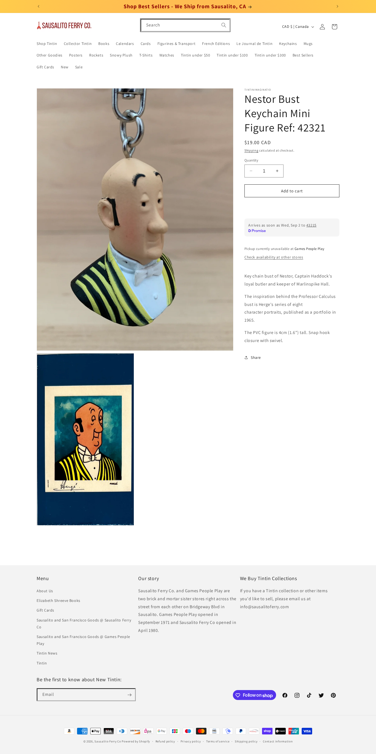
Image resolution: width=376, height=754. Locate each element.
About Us (45, 591)
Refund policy (165, 741)
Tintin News (47, 653)
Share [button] (256, 357)
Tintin (42, 663)
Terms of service (217, 741)
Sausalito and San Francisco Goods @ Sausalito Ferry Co (84, 623)
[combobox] (185, 25)
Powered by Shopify (136, 741)
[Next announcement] (337, 6)
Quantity (251, 160)
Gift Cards (45, 610)
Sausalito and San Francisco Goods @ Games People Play (83, 640)
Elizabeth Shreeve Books (58, 600)
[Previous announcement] (38, 6)
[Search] (224, 25)
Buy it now (292, 206)
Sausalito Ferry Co (107, 741)
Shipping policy (246, 741)
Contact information (278, 741)
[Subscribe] (129, 694)
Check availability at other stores (273, 256)
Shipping (251, 150)
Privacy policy (191, 741)
